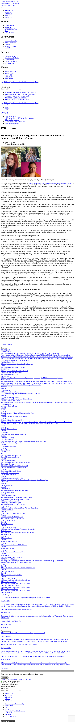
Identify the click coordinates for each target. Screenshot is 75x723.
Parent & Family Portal (12, 58)
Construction (18, 392)
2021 (11, 371)
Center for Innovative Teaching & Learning (14, 416)
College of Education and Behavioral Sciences (28, 358)
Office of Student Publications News (12, 517)
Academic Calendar (11, 41)
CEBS (3, 365)
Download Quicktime (24, 679)
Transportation (9, 32)
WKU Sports (43, 355)
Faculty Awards (53, 383)
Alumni (17, 518)
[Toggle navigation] (1, 113)
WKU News (6, 113)
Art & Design (19, 381)
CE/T (54, 402)
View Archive (5, 668)
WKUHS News (23, 490)
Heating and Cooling (7, 437)
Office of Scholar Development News (12, 420)
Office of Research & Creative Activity (13, 513)
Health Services (5, 488)
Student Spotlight (20, 367)
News (6, 109)
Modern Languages (56, 381)
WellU (3, 564)
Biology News (58, 378)
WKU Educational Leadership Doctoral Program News (18, 568)
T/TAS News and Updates (9, 559)
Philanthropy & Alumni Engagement (28, 355)
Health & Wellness (10, 46)
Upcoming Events (19, 357)
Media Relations (6, 351)
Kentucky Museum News (9, 429)
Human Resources (10, 42)
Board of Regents (15, 353)
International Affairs (28, 532)
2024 (20, 371)
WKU (6, 108)
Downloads (5, 677)
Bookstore (8, 27)
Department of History (8, 492)
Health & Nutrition (44, 561)
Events (12, 422)
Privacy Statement (10, 716)
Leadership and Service (47, 422)
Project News (19, 441)
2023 (17, 371)
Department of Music (7, 464)
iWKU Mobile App (11, 29)
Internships (59, 402)
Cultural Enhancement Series (10, 457)
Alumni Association (11, 71)
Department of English (8, 460)
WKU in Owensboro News (9, 589)
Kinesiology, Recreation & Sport (11, 503)
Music (64, 381)
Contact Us (8, 713)
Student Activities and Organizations (12, 443)
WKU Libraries (52, 353)
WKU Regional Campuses (9, 578)
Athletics (7, 15)
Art (2, 453)
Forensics (27, 360)
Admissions (8, 14)
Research (44, 357)
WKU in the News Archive (25, 118)
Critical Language (19, 422)
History (48, 381)
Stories (30, 399)
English (25, 381)
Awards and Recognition (27, 529)
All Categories (5, 350)
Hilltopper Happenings (12, 120)
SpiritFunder (8, 77)
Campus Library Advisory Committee (26, 508)
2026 (26, 371)
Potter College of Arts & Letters (52, 358)
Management (17, 561)
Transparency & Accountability (14, 704)
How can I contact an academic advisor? (17, 99)
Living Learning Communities (32, 441)
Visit (6, 5)
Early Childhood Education (29, 561)
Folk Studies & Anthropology (37, 381)
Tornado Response (15, 434)
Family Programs (10, 56)
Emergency (4, 432)
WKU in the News (10, 116)
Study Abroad (7, 404)
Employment (18, 497)
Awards (17, 501)
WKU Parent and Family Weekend (11, 575)
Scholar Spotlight (26, 402)
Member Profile (9, 63)
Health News (14, 490)
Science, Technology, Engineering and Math (36, 423)
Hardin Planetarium (7, 485)
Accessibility (9, 705)
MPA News (18, 532)
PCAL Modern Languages (9, 527)
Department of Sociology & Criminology (13, 467)
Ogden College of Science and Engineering (34, 353)
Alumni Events (9, 73)
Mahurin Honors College (55, 355)
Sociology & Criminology (14, 383)
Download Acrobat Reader (9, 679)
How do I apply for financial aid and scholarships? (20, 94)
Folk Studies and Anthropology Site (12, 478)
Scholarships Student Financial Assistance (14, 545)
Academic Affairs (6, 386)
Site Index (8, 714)
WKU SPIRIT (9, 78)
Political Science (6, 531)
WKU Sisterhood (6, 538)
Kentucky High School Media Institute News (15, 499)
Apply (3, 5)
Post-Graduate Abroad (62, 422)
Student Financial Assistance (9, 541)
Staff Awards (62, 383)
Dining (7, 31)
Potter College (5, 379)
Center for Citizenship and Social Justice (29, 385)
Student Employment (7, 548)
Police (3, 425)
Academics (8, 12)
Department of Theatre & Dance (11, 471)
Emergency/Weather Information (15, 121)
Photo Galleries (23, 399)
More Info (11, 5)
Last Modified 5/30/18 (8, 721)
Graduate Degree (35, 422)
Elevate (44, 441)
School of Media (6, 534)
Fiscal (11, 561)
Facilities (3, 436)
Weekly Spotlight (19, 360)
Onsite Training (27, 562)
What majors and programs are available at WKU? (20, 92)
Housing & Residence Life (9, 439)
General (6, 355)
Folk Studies (18, 480)
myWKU (7, 48)
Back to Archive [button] (6, 344)
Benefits (25, 497)
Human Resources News (8, 495)
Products (16, 562)
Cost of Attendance (11, 61)
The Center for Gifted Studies (10, 397)
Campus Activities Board (8, 446)
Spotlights (18, 402)
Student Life (8, 17)
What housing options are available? (16, 98)
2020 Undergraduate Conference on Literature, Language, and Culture (50, 183)
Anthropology (26, 480)
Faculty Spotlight (47, 402)
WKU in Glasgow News (8, 582)
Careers (7, 709)
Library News (5, 506)
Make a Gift (8, 75)
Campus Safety (9, 25)
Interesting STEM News (42, 378)
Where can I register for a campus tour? (17, 96)
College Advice (14, 580)
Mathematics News (7, 510)
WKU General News (16, 466)
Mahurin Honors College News (10, 401)
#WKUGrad (37, 357)
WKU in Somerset (6, 592)
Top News (18, 364)
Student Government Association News (13, 552)
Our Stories (22, 580)
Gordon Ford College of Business (57, 357)
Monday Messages (27, 364)
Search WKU (5, 87)
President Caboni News (8, 362)
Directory (8, 44)
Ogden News (5, 376)
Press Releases (14, 399)
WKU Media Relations (12, 123)
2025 (23, 371)
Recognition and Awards (22, 462)
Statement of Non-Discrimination (15, 711)
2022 (14, 371)
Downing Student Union (8, 474)
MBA (16, 374)
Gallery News (19, 455)
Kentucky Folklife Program (39, 480)
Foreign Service (17, 423)
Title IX (7, 707)
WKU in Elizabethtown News (10, 585)
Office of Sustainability (8, 520)
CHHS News (5, 369)
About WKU (9, 10)
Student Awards (43, 383)
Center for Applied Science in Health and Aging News (17, 413)
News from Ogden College (26, 378)
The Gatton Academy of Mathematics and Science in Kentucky (20, 394)
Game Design (5, 481)
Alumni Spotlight (36, 402)
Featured (12, 529)
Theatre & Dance (27, 383)
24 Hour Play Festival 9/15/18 (10, 473)
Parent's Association (7, 524)
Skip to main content (7, 1)
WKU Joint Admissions (8, 571)
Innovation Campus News (9, 406)
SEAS (52, 378)
